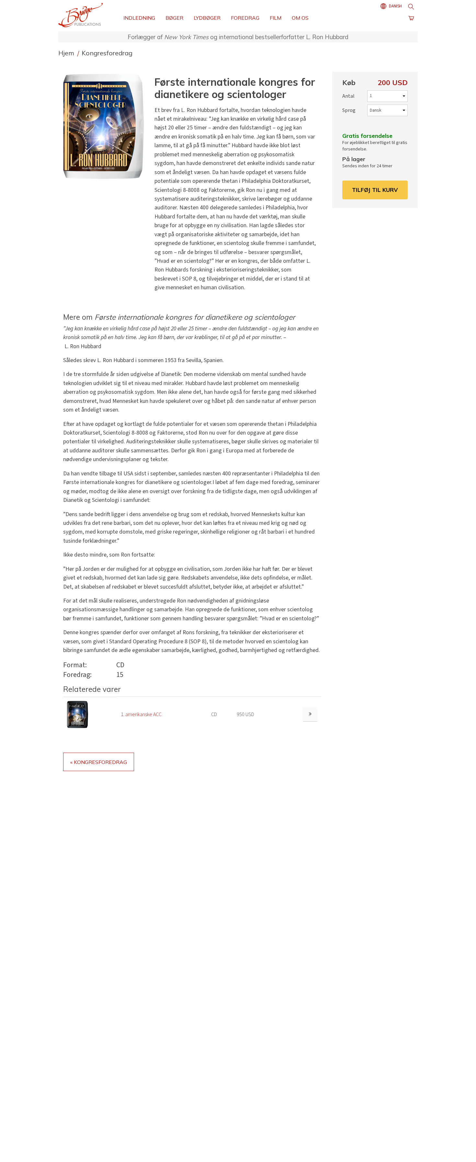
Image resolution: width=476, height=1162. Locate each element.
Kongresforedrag (107, 53)
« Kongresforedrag (98, 762)
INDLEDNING (139, 18)
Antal (348, 96)
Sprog (349, 110)
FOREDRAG (245, 18)
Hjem (67, 53)
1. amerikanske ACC (141, 714)
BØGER (174, 18)
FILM (275, 18)
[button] (106, 126)
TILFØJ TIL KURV (375, 189)
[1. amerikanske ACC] (77, 714)
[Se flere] (310, 714)
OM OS (300, 18)
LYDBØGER (207, 18)
